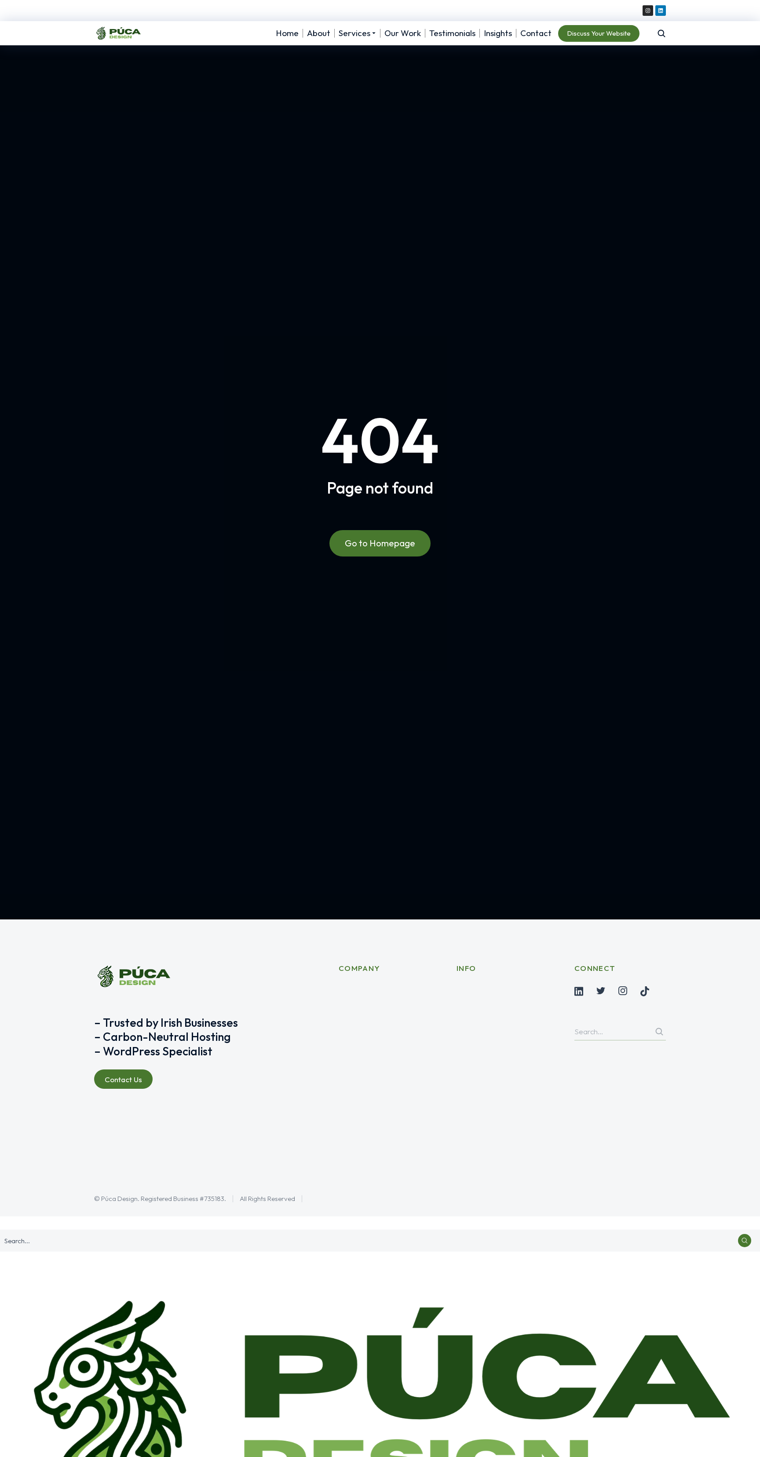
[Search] (659, 1031)
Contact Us (123, 1079)
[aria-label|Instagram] (622, 990)
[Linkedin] (660, 10)
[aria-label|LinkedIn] (578, 991)
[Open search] (661, 33)
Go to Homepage (380, 543)
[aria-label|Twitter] (600, 990)
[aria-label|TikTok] (644, 991)
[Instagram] (648, 10)
